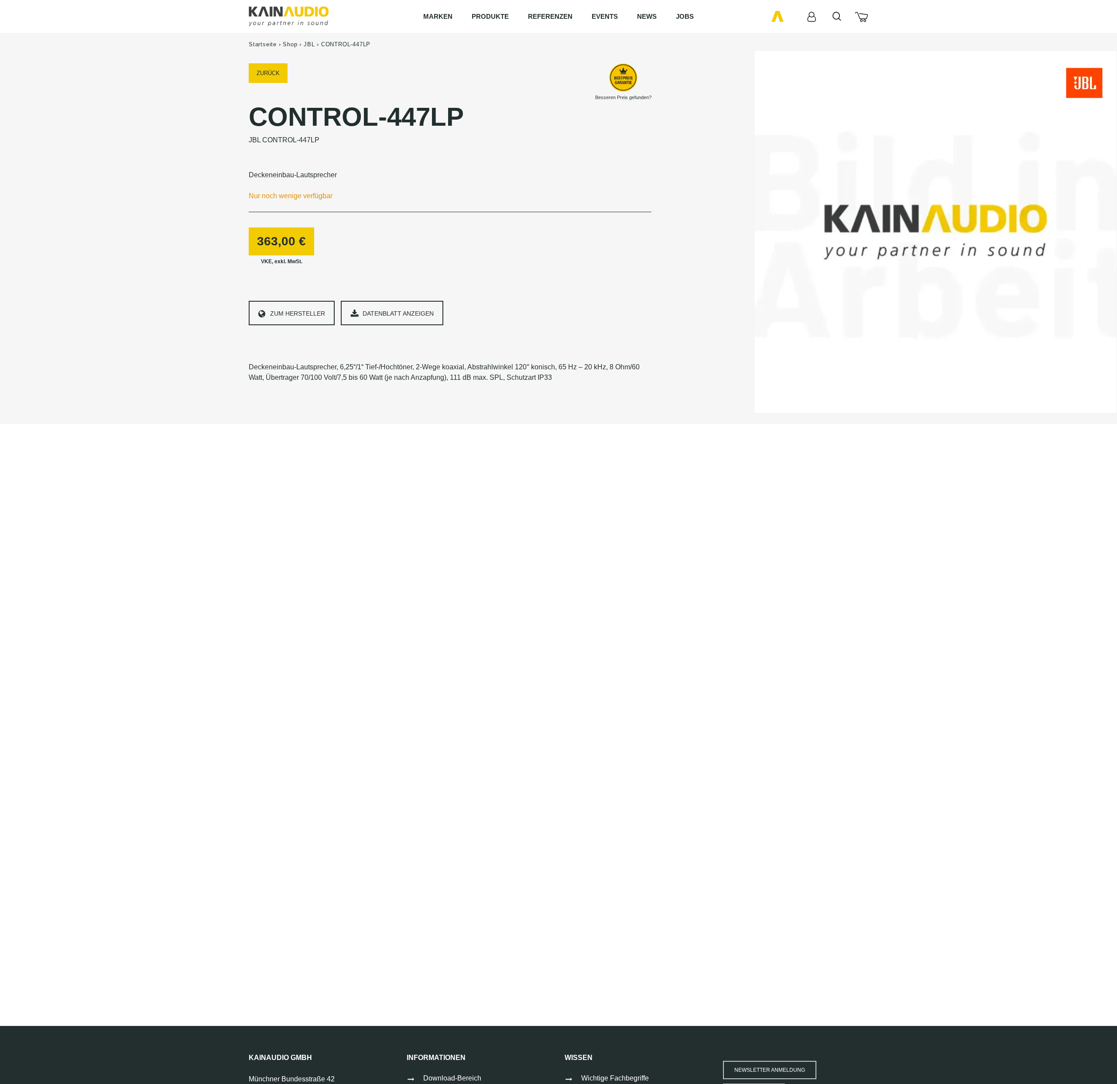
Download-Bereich (452, 1078)
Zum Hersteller (297, 313)
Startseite (263, 44)
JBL (309, 44)
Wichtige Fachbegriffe (615, 1078)
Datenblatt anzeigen (398, 313)
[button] (769, 1070)
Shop (290, 44)
